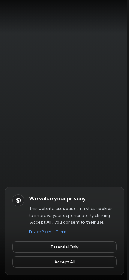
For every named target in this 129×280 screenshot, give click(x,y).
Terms (61, 231)
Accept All (65, 262)
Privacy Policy (40, 231)
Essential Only (64, 247)
